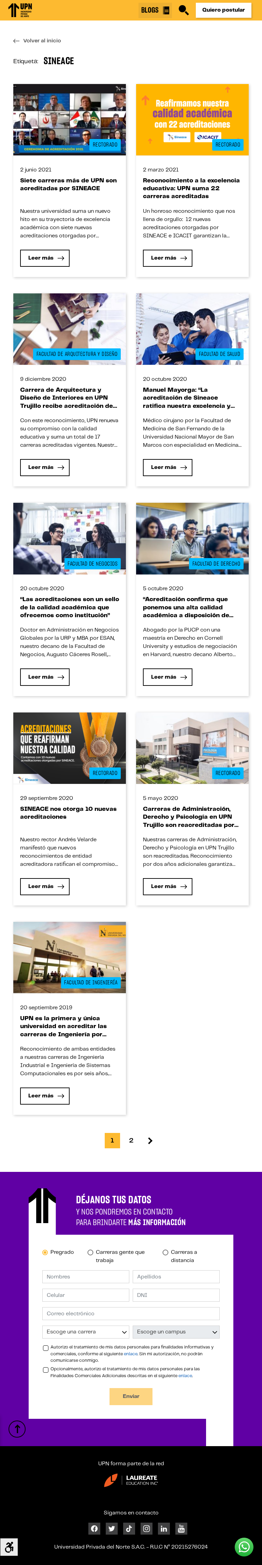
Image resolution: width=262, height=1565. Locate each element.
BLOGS (150, 10)
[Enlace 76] (131, 1480)
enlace (130, 1354)
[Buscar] (183, 10)
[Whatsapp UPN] (244, 1547)
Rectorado (105, 145)
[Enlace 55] (69, 747)
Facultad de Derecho (216, 564)
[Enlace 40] (192, 329)
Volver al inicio (42, 40)
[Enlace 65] (69, 957)
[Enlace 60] (192, 747)
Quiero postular (223, 10)
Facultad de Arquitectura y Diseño (77, 354)
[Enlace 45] (69, 538)
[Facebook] (94, 1528)
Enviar (131, 1396)
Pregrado (62, 1252)
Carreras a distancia (184, 1256)
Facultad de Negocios (92, 564)
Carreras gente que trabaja (120, 1256)
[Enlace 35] (69, 329)
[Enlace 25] (69, 119)
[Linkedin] (164, 1528)
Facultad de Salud (220, 354)
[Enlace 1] (20, 10)
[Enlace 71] (150, 1140)
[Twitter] (112, 1528)
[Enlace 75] (17, 1429)
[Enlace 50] (192, 538)
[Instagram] (146, 1528)
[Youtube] (181, 1528)
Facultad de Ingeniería (90, 982)
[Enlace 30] (192, 119)
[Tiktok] (129, 1528)
